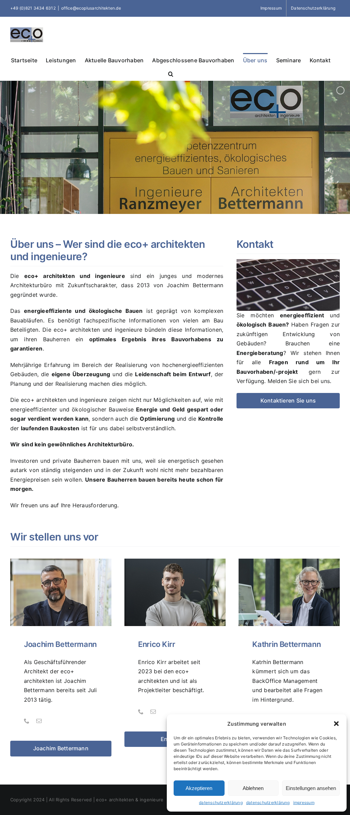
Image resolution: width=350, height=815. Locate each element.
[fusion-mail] (39, 721)
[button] (336, 723)
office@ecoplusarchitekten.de (91, 8)
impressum (303, 802)
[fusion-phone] (26, 721)
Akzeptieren (199, 788)
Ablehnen (253, 788)
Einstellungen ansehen (311, 788)
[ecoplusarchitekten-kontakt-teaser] (288, 261)
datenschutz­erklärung (221, 802)
